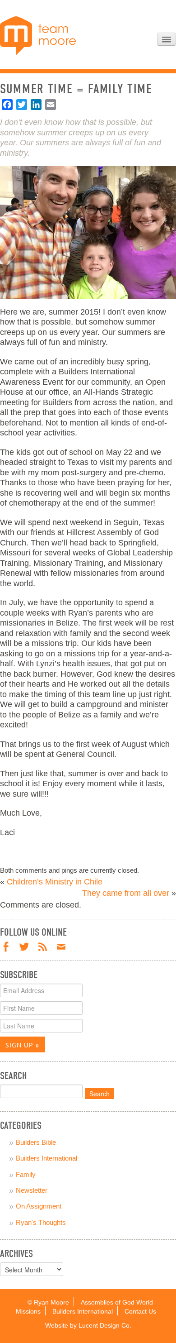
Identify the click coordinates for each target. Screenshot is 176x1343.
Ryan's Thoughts (41, 1222)
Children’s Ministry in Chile (54, 881)
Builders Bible (36, 1142)
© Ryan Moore (48, 1302)
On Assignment (38, 1206)
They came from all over (125, 893)
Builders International (46, 1158)
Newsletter (31, 1190)
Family (26, 1174)
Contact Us (140, 1311)
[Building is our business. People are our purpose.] (38, 35)
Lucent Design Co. (105, 1325)
